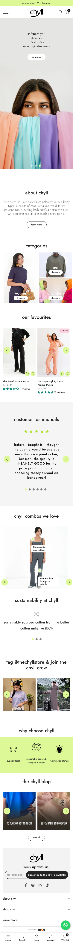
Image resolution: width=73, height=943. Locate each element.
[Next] (66, 350)
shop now (37, 57)
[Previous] (7, 350)
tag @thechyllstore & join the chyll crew (36, 665)
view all (36, 837)
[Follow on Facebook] (26, 885)
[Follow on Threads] (47, 885)
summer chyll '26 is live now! (36, 3)
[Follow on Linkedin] (40, 885)
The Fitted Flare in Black (16, 381)
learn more (36, 224)
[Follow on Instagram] (33, 885)
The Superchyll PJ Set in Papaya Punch (50, 382)
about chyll (36, 192)
